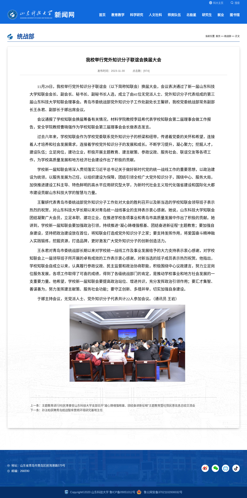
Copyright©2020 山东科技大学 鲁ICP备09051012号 (102, 492)
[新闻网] (41, 14)
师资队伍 (174, 15)
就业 (220, 15)
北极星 (191, 15)
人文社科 (155, 15)
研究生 (207, 15)
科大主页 (218, 3)
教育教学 (117, 15)
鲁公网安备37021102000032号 (162, 492)
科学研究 (136, 15)
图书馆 (235, 15)
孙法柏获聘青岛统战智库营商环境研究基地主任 (72, 410)
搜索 (237, 3)
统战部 (227, 36)
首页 (102, 15)
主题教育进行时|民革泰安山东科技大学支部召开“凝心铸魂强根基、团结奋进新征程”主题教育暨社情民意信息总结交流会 (118, 405)
